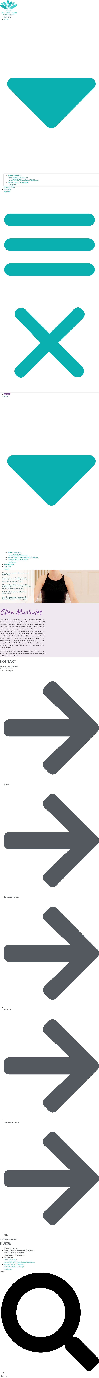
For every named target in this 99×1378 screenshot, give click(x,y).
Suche (2, 1271)
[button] (49, 293)
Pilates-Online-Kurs (14, 175)
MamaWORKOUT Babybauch (18, 178)
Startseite (7, 17)
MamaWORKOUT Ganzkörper (18, 182)
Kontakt (7, 192)
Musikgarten (12, 185)
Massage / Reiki (9, 187)
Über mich (7, 189)
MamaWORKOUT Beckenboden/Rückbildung (23, 180)
